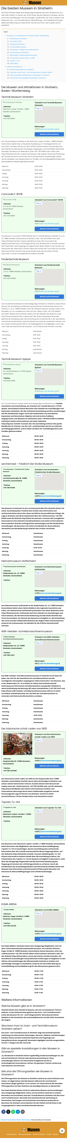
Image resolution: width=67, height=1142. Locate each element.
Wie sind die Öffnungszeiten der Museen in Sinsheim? (28, 78)
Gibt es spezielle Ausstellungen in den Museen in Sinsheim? (30, 75)
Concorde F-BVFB (15, 41)
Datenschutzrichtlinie (24, 1134)
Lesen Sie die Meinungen (49, 129)
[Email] (23, 1112)
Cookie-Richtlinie (11, 1134)
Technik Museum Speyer (18, 47)
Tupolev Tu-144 (15, 61)
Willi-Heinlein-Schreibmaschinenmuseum (23, 55)
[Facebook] (3, 1112)
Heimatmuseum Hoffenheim (19, 52)
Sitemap (55, 1134)
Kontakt (49, 1134)
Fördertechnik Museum (17, 44)
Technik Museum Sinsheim (18, 39)
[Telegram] (18, 1112)
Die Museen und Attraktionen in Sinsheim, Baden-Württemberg (28, 36)
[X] (8, 1112)
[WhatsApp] (13, 1112)
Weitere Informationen (14, 67)
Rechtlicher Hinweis (39, 1134)
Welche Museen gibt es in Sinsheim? (22, 70)
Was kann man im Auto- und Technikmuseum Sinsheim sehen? (31, 72)
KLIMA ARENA (14, 64)
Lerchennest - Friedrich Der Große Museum (24, 50)
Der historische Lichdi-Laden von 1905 (22, 58)
